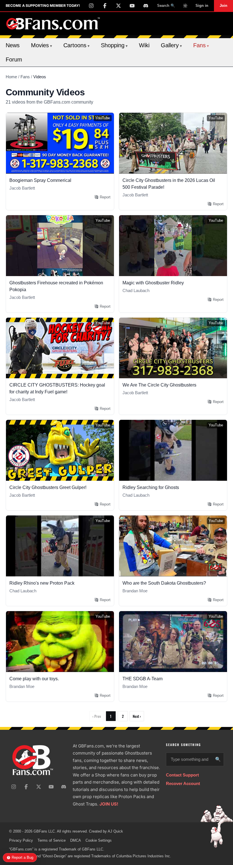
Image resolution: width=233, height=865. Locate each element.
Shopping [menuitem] (114, 45)
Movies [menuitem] (41, 45)
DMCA (75, 840)
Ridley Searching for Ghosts (150, 487)
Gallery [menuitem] (171, 45)
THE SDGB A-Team (142, 678)
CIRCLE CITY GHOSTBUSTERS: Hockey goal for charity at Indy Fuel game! (57, 388)
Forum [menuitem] (14, 59)
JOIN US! (108, 804)
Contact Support (182, 774)
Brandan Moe (134, 590)
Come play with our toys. (34, 678)
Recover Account (183, 783)
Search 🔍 (166, 5)
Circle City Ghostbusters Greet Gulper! (47, 487)
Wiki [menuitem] (144, 45)
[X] (118, 5)
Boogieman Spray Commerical (40, 180)
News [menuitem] (13, 45)
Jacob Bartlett (22, 188)
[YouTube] (132, 5)
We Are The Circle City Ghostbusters (159, 385)
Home (11, 76)
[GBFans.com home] (53, 23)
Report (105, 197)
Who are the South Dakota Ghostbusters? (164, 583)
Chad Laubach (135, 290)
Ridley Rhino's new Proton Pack (41, 583)
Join (223, 5)
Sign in (201, 5)
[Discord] (145, 5)
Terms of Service (52, 840)
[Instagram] (91, 5)
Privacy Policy (21, 840)
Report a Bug (22, 857)
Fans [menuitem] (201, 45)
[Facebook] (105, 5)
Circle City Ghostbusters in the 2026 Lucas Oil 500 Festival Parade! (168, 184)
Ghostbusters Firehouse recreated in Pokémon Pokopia (56, 286)
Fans (25, 76)
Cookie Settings (99, 840)
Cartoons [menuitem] (76, 45)
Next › (137, 716)
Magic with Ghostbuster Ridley (153, 282)
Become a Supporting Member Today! (43, 5)
